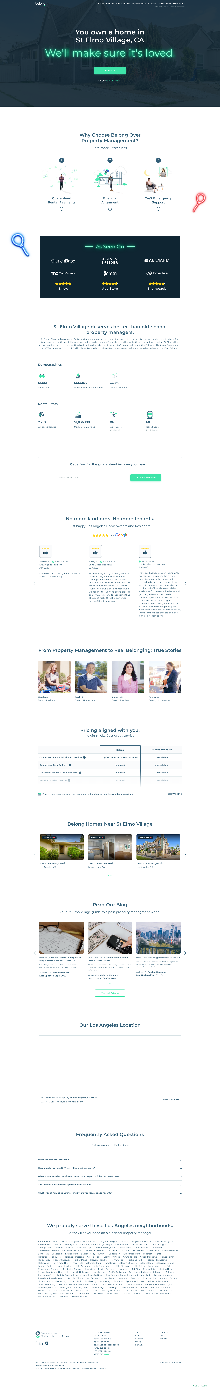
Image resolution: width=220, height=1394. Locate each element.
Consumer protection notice (93, 1368)
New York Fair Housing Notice (50, 1365)
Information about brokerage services (60, 1368)
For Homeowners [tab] (100, 1145)
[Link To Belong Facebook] (37, 1343)
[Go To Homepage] (40, 4)
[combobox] (93, 478)
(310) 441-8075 (114, 81)
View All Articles (110, 993)
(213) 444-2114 (48, 1102)
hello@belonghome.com (70, 1102)
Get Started (110, 70)
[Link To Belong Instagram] (46, 1343)
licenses (80, 1362)
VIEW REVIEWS (170, 1099)
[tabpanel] (110, 1175)
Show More (175, 794)
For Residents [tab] (121, 1145)
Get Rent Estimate (146, 477)
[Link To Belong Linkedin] (42, 1343)
